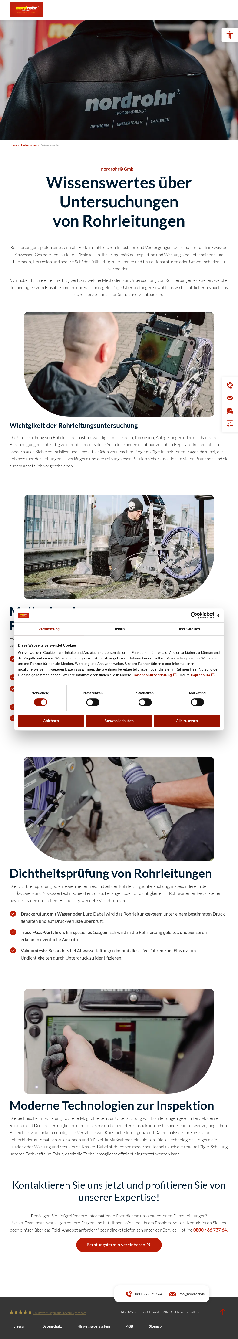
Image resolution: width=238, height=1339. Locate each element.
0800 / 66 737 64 (148, 1294)
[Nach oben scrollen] (222, 1312)
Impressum (200, 675)
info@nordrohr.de (191, 1294)
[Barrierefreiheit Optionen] (230, 35)
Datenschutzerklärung (153, 675)
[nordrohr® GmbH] (26, 9)
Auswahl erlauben (119, 721)
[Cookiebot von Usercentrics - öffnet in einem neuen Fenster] (199, 615)
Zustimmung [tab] (49, 629)
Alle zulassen (187, 721)
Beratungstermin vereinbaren (116, 1244)
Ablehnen (51, 721)
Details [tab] (119, 629)
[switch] (92, 702)
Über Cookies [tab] (189, 629)
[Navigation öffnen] (222, 10)
